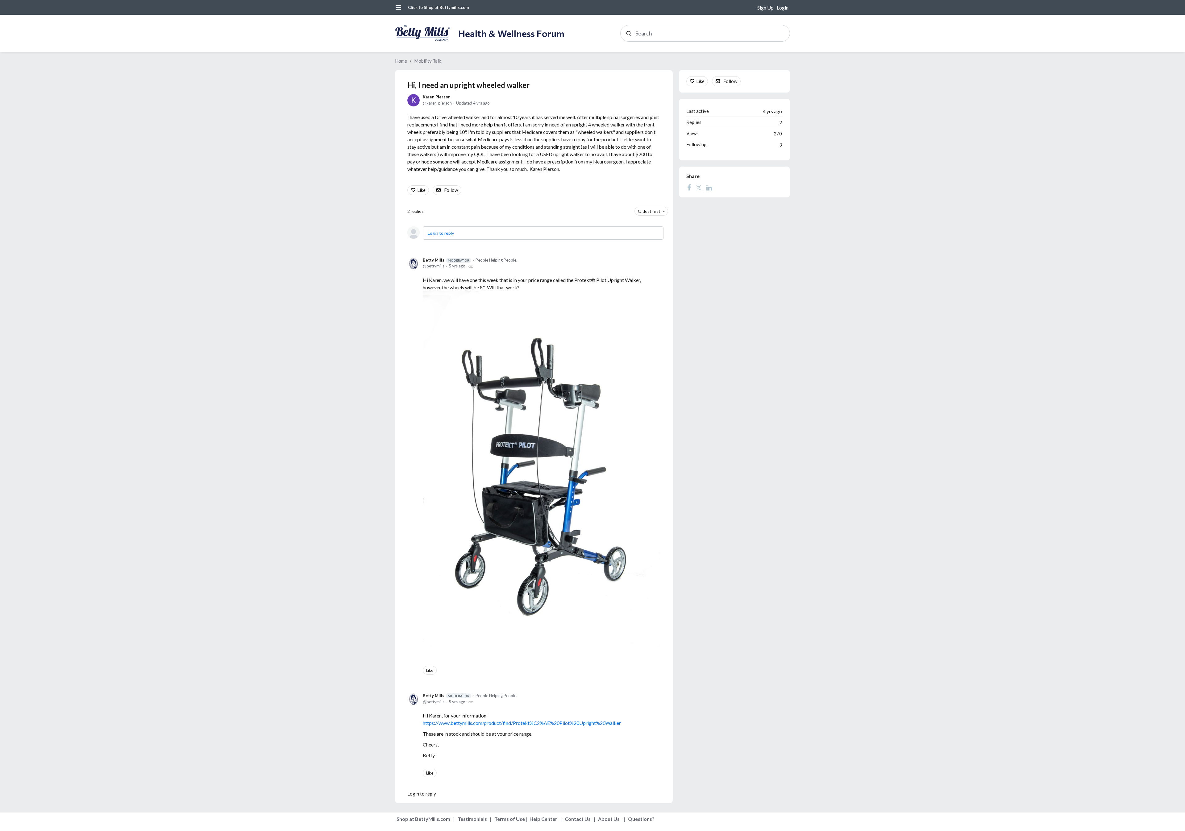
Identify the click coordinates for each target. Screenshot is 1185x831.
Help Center (543, 819)
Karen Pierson (437, 96)
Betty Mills (446, 260)
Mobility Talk (427, 61)
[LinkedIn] (709, 187)
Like (421, 190)
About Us (609, 819)
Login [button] (782, 7)
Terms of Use (509, 819)
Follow (451, 190)
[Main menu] (398, 7)
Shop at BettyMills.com (423, 819)
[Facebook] (689, 187)
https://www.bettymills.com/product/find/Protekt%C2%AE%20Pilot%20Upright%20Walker (522, 723)
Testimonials (472, 819)
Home (401, 61)
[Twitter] (698, 187)
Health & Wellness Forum (511, 33)
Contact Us (578, 819)
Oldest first (649, 211)
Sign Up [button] (765, 7)
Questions (640, 819)
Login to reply (441, 233)
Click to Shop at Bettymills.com (438, 7)
